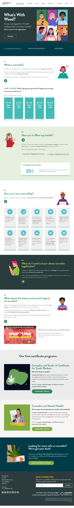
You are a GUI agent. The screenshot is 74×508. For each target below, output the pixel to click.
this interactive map (65, 275)
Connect (59, 3)
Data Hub (29, 3)
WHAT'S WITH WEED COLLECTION (41, 463)
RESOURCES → (60, 49)
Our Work (4, 478)
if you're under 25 (54, 170)
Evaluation (51, 3)
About (66, 3)
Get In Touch (4, 483)
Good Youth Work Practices (7, 480)
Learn (43, 3)
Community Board (5, 481)
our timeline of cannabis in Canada (36, 310)
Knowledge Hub (20, 3)
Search (71, 4)
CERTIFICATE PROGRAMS (36, 49)
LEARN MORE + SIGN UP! (42, 391)
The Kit (36, 3)
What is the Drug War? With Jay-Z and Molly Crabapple (56, 330)
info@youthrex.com (9, 488)
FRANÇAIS (10, 36)
